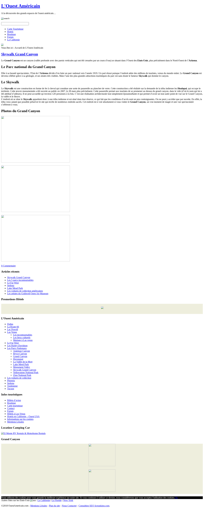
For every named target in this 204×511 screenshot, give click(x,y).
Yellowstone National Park (25, 372)
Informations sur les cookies (20, 419)
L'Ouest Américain (20, 6)
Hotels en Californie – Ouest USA (23, 416)
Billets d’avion (14, 400)
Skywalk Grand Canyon (19, 54)
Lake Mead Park (15, 288)
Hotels (10, 31)
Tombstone (12, 386)
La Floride (57, 500)
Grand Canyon (20, 356)
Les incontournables (22, 335)
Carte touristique (15, 405)
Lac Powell (12, 329)
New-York (68, 500)
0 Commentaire (8, 265)
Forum (10, 37)
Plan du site (54, 505)
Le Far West (13, 283)
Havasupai (18, 359)
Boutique (11, 34)
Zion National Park (22, 375)
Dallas (10, 324)
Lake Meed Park (21, 364)
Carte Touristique (15, 29)
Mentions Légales (15, 422)
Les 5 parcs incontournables (20, 280)
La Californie (13, 39)
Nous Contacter (69, 505)
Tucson (10, 388)
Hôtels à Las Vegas (16, 413)
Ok (176, 497)
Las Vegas (12, 332)
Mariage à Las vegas (23, 340)
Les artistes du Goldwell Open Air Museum (27, 293)
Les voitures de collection (19, 378)
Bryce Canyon (20, 353)
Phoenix (11, 380)
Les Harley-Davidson (17, 345)
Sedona (10, 285)
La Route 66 (13, 326)
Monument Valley (21, 367)
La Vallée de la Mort (22, 361)
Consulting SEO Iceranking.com (94, 505)
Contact (10, 408)
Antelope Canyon (21, 351)
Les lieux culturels (21, 337)
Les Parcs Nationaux (17, 348)
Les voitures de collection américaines (25, 291)
